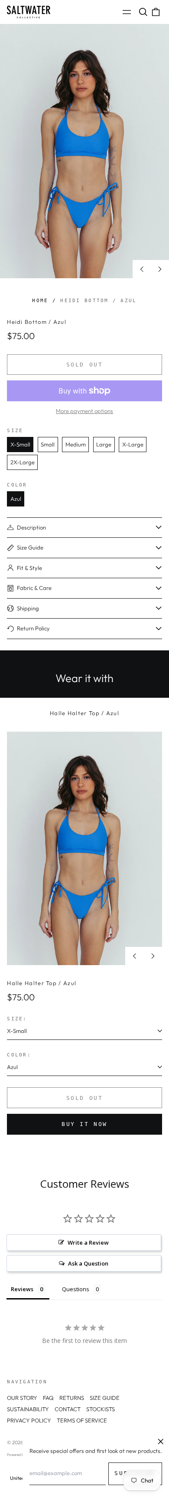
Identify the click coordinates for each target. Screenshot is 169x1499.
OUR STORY (22, 1397)
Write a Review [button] (88, 1242)
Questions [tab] (75, 1289)
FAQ (48, 1397)
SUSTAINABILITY (28, 1409)
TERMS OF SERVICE (82, 1420)
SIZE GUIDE (105, 1397)
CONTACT (68, 1409)
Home (40, 300)
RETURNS (71, 1397)
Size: (17, 1019)
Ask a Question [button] (88, 1263)
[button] (142, 12)
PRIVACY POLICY (29, 1420)
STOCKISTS (100, 1409)
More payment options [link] (84, 410)
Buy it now (84, 1124)
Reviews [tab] (22, 1289)
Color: (19, 1055)
